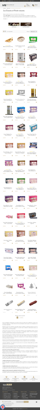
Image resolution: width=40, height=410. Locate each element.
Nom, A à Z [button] (33, 31)
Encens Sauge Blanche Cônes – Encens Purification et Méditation (8, 293)
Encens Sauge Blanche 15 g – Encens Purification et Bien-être (32, 276)
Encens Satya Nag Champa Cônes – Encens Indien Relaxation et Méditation (7, 275)
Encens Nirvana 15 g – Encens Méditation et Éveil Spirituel (7, 171)
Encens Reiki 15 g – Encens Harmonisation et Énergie (7, 206)
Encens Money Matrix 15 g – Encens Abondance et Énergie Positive (32, 135)
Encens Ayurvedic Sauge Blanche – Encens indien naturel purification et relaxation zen (20, 65)
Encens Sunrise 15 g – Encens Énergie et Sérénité (20, 293)
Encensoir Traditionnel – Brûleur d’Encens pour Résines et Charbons (32, 293)
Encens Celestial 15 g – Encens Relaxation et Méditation (32, 82)
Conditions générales (7, 397)
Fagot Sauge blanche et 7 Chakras (8, 310)
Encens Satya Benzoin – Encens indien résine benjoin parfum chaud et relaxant (20, 241)
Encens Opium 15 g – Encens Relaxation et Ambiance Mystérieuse (32, 170)
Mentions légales (25, 395)
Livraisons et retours (6, 393)
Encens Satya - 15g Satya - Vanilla (8, 241)
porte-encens (20, 342)
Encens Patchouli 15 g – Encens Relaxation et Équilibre (20, 189)
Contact (32, 0)
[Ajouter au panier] (12, 49)
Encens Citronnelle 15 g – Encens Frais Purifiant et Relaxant (8, 100)
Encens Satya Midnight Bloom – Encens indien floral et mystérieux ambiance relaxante (32, 259)
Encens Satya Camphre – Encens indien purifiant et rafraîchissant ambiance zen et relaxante (8, 259)
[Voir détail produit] (24, 102)
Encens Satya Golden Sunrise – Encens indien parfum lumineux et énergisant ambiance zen (20, 259)
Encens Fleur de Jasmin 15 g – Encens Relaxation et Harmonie (20, 100)
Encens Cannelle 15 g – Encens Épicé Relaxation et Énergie (20, 83)
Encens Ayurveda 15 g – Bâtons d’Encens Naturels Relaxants (32, 47)
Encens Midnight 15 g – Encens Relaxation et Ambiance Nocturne (20, 135)
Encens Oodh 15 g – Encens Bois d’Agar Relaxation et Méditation (20, 171)
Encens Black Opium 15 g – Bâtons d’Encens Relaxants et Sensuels (32, 65)
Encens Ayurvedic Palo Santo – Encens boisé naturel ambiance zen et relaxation (8, 64)
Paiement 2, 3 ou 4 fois (7, 395)
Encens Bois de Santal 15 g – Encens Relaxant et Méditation (8, 83)
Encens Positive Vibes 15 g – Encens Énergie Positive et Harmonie (32, 189)
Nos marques (16, 397)
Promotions (15, 393)
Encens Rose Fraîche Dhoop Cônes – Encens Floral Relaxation (8, 223)
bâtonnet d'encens (30, 326)
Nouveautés (16, 395)
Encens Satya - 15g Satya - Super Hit (32, 223)
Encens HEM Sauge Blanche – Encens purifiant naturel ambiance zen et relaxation (8, 117)
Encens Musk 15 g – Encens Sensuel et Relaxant (8, 152)
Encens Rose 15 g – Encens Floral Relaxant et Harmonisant (32, 206)
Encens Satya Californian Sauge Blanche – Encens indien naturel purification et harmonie (32, 242)
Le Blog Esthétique (25, 397)
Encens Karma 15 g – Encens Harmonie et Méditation (20, 118)
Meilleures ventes (16, 396)
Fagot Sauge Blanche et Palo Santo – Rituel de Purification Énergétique (20, 310)
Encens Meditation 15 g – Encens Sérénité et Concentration (8, 135)
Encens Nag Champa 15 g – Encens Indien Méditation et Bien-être (32, 153)
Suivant (21, 317)
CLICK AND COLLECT (7, 396)
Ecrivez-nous (24, 393)
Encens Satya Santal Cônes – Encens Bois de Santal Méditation (20, 275)
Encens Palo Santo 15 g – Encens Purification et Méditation (8, 188)
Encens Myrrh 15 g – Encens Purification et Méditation (20, 152)
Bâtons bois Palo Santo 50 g (8, 46)
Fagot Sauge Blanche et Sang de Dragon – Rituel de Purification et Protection (32, 310)
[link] (36, 402)
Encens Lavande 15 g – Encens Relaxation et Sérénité (32, 118)
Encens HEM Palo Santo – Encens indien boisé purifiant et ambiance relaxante (32, 100)
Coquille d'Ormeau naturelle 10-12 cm (20, 46)
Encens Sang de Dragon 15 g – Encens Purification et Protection (20, 224)
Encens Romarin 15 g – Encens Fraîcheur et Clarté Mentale (20, 206)
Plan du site (24, 396)
